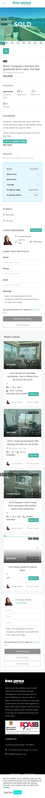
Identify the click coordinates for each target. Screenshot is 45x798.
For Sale (23, 344)
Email (5, 280)
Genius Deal (4, 474)
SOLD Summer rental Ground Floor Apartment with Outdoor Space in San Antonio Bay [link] (22, 505)
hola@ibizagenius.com (17, 754)
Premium (35, 344)
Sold (5, 61)
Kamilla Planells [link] (17, 402)
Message (7, 291)
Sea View (10, 215)
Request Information (22, 319)
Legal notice (15, 774)
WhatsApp (37, 241)
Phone (6, 268)
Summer (21, 474)
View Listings (36, 230)
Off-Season (10, 474)
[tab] (6, 51)
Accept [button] (17, 792)
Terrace (9, 221)
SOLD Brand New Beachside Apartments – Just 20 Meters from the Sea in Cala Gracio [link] (23, 376)
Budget (35, 412)
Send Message (22, 325)
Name (5, 257)
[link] (22, 355)
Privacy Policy (29, 774)
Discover (33, 394)
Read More (8, 792)
